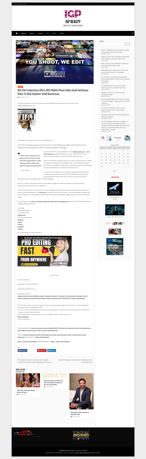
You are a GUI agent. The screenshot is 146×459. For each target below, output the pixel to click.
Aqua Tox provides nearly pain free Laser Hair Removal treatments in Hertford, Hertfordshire (53, 383)
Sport (54, 33)
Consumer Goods (71, 296)
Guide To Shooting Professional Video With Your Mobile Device (50, 201)
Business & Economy (51, 296)
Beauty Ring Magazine (42, 337)
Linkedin (52, 350)
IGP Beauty (73, 21)
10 (102, 157)
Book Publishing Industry (37, 296)
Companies (61, 296)
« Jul (114, 171)
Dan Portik (43, 192)
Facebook (20, 219)
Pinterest (42, 350)
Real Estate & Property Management (73, 298)
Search (102, 41)
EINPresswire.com (78, 152)
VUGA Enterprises (114, 197)
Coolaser (70, 453)
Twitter (20, 222)
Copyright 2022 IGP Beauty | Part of (56, 453)
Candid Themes (95, 453)
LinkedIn (20, 224)
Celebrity (40, 33)
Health (62, 33)
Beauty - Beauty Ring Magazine (27, 341)
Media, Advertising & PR (54, 298)
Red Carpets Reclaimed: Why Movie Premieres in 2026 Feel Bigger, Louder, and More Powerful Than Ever (115, 101)
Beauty (32, 33)
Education (80, 296)
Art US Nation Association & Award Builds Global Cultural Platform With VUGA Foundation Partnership (115, 79)
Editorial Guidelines (23, 317)
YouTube (20, 229)
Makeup (23, 33)
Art (48, 33)
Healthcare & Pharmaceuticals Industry (34, 298)
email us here (21, 215)
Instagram (21, 226)
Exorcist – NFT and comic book (115, 217)
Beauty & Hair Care (23, 296)
